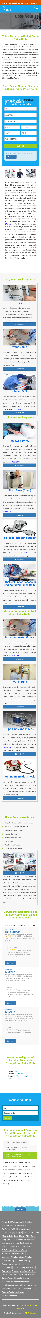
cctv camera (18, 1239)
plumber (5, 1246)
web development (9, 1288)
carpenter (13, 1246)
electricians (28, 1243)
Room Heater (19, 1236)
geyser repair (17, 1232)
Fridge (29, 1222)
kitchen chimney (19, 1267)
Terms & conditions (9, 1295)
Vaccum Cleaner (24, 1229)
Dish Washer (31, 1236)
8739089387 (20, 75)
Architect (15, 1271)
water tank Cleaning (10, 1257)
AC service (6, 1222)
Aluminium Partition (28, 1271)
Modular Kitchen (22, 1278)
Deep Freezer (7, 1239)
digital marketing (29, 1285)
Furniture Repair (20, 1250)
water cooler (29, 1239)
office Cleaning (8, 1260)
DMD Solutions (31, 1313)
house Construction (26, 1274)
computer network (21, 1281)
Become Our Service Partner (13, 1292)
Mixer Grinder (7, 1236)
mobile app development (11, 1285)
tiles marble (30, 1267)
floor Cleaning (7, 1264)
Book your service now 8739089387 (20, 3)
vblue (7, 10)
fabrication (6, 1271)
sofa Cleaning (20, 1253)
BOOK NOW (19, 324)
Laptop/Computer (9, 1225)
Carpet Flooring (8, 1278)
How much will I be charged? (17, 1142)
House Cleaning (8, 1253)
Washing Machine (18, 1222)
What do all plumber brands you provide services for (18, 1155)
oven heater (6, 1232)
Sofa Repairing (7, 1250)
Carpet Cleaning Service (26, 1288)
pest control (7, 1267)
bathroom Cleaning (22, 1260)
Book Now (11, 157)
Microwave (21, 1225)
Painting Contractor (10, 1274)
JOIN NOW (20, 1209)
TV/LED (26, 1232)
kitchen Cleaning (25, 1257)
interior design (7, 1281)
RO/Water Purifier (9, 1229)
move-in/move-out (21, 1264)
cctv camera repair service (12, 1243)
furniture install (24, 1246)
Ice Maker (35, 1232)
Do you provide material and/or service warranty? (18, 1148)
